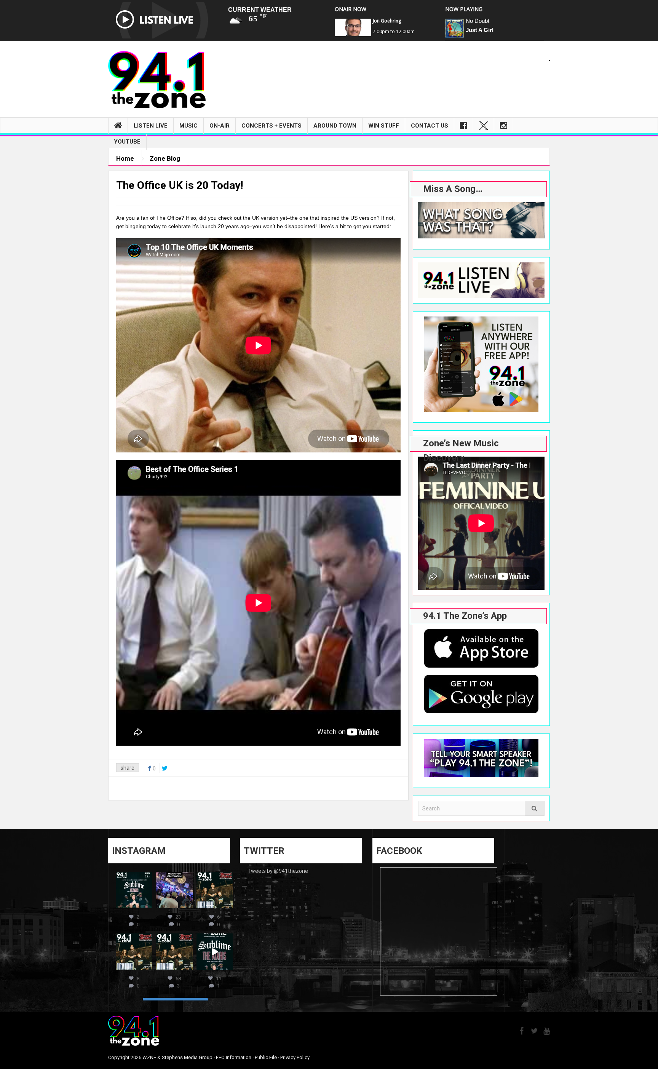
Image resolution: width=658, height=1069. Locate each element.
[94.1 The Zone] (157, 79)
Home (125, 158)
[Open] (134, 890)
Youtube (127, 141)
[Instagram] (503, 126)
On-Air (219, 125)
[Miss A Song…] (481, 220)
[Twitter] (483, 126)
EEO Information (233, 1057)
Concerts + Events (271, 125)
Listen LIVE (151, 125)
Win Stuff (383, 125)
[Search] (535, 808)
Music (188, 125)
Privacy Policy (295, 1057)
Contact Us (429, 125)
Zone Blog (165, 158)
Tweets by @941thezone (278, 871)
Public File (266, 1057)
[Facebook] (463, 126)
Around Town (334, 125)
